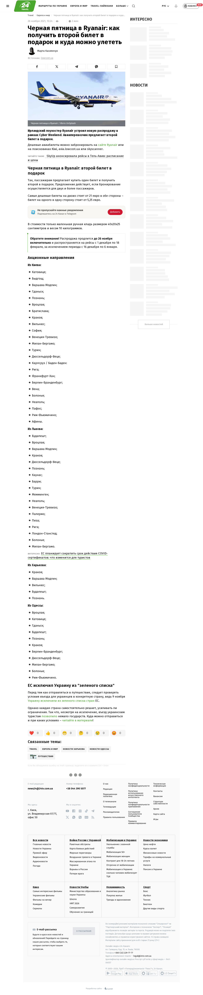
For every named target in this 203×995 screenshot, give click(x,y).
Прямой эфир (40, 853)
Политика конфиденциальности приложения (138, 805)
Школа (73, 899)
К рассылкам (83, 931)
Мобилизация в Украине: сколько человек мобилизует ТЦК (121, 873)
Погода (36, 866)
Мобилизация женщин (118, 856)
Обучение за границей (81, 912)
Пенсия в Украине (152, 869)
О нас (105, 784)
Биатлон (147, 904)
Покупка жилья (114, 895)
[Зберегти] (116, 66)
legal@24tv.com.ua (142, 956)
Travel (31, 15)
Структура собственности (160, 803)
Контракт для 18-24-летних (120, 860)
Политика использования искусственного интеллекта (135, 794)
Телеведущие (109, 807)
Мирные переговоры (81, 853)
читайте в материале (77, 720)
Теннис (147, 899)
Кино (36, 887)
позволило (50, 716)
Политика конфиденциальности (138, 785)
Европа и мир (78, 6)
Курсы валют (150, 848)
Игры (155, 819)
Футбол (147, 895)
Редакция (107, 789)
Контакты (158, 791)
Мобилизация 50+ (115, 852)
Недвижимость (115, 887)
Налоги (147, 865)
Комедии (37, 904)
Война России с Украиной (85, 840)
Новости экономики (155, 840)
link (67, 811)
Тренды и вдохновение (118, 899)
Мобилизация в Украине (121, 840)
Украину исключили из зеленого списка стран (61, 700)
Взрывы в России (79, 869)
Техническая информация (159, 785)
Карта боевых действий (82, 848)
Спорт (147, 887)
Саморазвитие (77, 907)
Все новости (40, 840)
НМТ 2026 (74, 903)
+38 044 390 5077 (76, 788)
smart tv (149, 973)
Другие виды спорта (153, 908)
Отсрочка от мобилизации (120, 865)
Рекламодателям (111, 812)
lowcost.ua (47, 58)
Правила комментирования (137, 822)
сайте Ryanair (108, 145)
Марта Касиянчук (47, 51)
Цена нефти (149, 844)
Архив (156, 809)
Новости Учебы (79, 887)
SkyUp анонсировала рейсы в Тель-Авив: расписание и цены (76, 158)
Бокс (145, 891)
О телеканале (109, 802)
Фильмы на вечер (42, 899)
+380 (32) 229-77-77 (124, 953)
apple (131, 973)
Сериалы (37, 908)
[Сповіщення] (176, 6)
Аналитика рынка (115, 891)
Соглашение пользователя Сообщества (135, 814)
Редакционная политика (110, 795)
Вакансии (158, 796)
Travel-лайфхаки (102, 6)
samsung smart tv (168, 973)
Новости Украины (42, 848)
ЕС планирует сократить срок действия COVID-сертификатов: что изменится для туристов (68, 555)
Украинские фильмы (43, 895)
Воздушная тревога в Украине (85, 857)
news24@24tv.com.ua (40, 788)
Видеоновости (40, 857)
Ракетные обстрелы (80, 844)
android (114, 973)
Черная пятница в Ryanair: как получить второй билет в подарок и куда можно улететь (89, 15)
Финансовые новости (154, 853)
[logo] (25, 6)
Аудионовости (40, 861)
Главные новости (42, 844)
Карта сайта (159, 814)
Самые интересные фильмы (47, 891)
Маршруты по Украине (53, 6)
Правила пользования (114, 817)
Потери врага (77, 873)
